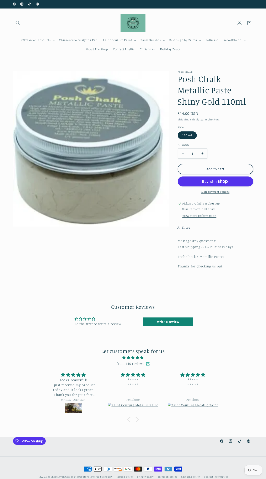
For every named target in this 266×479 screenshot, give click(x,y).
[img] (133, 358)
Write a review (168, 322)
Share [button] (186, 227)
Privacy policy (145, 476)
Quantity (183, 145)
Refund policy (125, 476)
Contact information (216, 476)
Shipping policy (190, 476)
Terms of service (167, 476)
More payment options (215, 191)
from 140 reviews (130, 363)
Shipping (183, 119)
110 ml (187, 135)
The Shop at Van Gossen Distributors (67, 476)
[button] (18, 23)
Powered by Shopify (101, 476)
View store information (199, 215)
